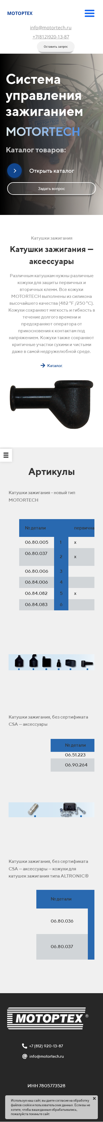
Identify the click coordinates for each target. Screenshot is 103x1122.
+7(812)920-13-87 (51, 37)
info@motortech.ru (51, 27)
